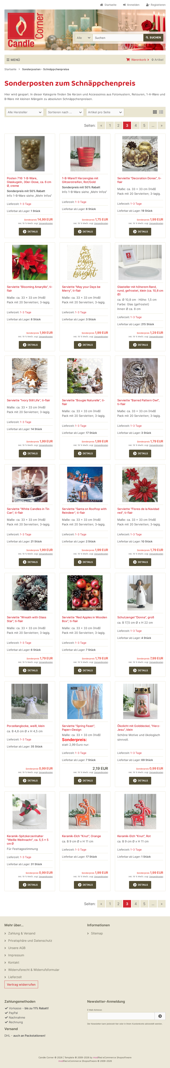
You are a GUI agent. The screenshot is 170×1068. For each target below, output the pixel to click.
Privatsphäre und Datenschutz (30, 940)
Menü (15, 60)
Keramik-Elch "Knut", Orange (81, 836)
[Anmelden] (160, 1016)
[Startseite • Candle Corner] (25, 30)
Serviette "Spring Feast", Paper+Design (78, 727)
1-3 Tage (25, 204)
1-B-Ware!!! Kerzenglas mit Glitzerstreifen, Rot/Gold (80, 180)
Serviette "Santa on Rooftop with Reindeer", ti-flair (84, 510)
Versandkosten (46, 223)
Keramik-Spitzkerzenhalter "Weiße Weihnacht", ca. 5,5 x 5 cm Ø (27, 839)
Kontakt (13, 962)
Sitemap (97, 933)
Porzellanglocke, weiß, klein (26, 726)
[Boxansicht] (155, 111)
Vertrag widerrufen (21, 984)
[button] (84, 38)
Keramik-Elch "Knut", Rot (134, 836)
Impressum (16, 955)
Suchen (153, 37)
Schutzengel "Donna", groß (135, 617)
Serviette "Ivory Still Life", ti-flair (28, 400)
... (153, 125)
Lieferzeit (15, 977)
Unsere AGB (16, 948)
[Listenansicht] (161, 111)
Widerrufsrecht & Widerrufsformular (33, 970)
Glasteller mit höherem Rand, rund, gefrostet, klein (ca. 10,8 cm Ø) (140, 290)
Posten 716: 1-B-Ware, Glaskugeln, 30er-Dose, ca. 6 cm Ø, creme (29, 181)
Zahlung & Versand (21, 933)
